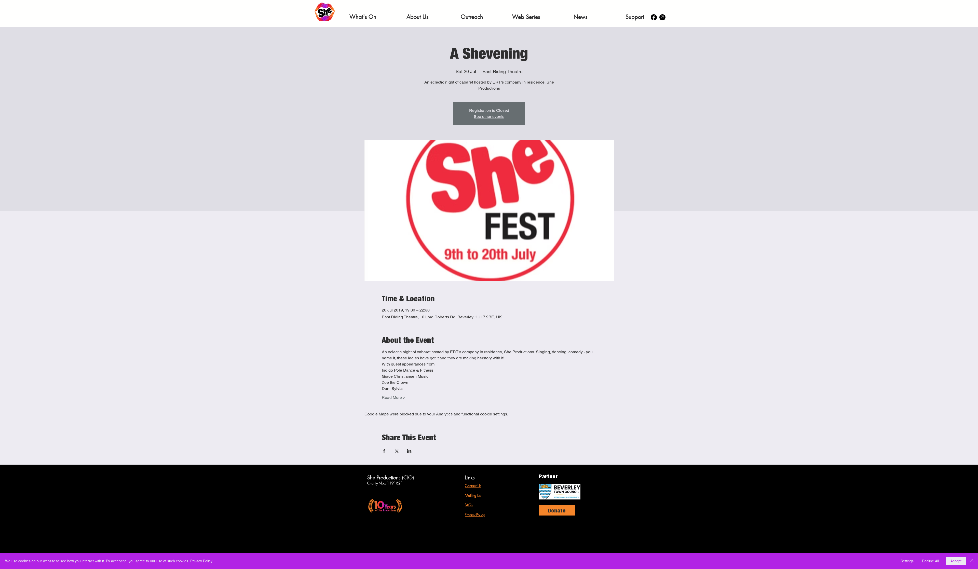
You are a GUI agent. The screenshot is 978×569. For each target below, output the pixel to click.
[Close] (972, 561)
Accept (955, 560)
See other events (489, 116)
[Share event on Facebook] (384, 451)
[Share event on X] (396, 451)
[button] (363, 16)
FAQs (469, 505)
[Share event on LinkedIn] (409, 451)
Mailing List (473, 495)
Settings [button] (907, 560)
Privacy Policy (475, 514)
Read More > (393, 397)
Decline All (930, 560)
